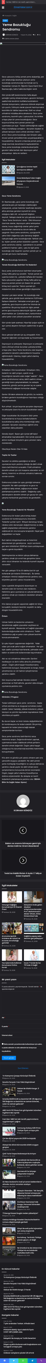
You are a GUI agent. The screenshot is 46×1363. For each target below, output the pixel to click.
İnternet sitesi (7, 1035)
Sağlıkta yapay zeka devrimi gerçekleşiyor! (33, 937)
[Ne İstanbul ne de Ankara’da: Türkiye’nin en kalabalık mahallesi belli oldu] (8, 1251)
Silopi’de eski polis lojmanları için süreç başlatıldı (29, 1229)
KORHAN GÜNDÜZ (12, 35)
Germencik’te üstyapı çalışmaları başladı (26, 1172)
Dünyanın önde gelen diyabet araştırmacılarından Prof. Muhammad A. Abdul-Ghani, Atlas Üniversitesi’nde (33, 910)
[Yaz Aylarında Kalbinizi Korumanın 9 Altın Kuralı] (12, 955)
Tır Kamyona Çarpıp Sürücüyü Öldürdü (19, 1076)
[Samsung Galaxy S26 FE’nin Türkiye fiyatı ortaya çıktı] (8, 1131)
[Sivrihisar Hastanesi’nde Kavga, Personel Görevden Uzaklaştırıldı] (8, 1205)
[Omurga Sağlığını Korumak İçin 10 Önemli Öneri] (12, 897)
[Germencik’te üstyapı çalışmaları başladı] (8, 1174)
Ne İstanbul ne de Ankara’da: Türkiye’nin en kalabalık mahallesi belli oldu (29, 1250)
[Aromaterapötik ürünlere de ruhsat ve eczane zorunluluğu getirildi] (12, 928)
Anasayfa (7, 15)
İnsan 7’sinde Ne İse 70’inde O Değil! (32, 964)
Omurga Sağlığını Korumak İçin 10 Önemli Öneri (12, 907)
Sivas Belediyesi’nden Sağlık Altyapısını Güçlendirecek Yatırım (29, 181)
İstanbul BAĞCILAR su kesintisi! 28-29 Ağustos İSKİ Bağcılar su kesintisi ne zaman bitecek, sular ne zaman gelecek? (22, 1101)
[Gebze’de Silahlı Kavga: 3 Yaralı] (8, 1091)
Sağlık (14, 15)
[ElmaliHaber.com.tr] (23, 7)
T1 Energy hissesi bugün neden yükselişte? (20, 1213)
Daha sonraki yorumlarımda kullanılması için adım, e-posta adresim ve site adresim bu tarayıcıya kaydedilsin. (22, 1047)
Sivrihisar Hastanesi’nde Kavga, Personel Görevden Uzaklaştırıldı (28, 1204)
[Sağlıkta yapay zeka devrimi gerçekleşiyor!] (34, 928)
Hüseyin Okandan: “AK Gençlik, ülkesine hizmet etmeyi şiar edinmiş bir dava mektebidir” (30, 1193)
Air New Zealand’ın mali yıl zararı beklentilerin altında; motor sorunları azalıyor (22, 1183)
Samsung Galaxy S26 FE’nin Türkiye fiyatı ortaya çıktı (29, 1129)
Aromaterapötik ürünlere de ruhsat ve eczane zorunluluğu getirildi (11, 939)
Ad (3, 1018)
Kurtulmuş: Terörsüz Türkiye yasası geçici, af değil (29, 1238)
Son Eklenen (23, 1068)
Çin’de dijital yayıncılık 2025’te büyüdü (19, 1138)
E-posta (5, 1026)
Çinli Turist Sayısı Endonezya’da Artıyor (19, 1153)
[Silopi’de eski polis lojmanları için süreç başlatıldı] (8, 1231)
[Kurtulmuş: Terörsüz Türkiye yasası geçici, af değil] (8, 1240)
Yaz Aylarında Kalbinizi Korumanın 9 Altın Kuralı (11, 965)
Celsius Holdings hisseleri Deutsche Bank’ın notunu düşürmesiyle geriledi (21, 1220)
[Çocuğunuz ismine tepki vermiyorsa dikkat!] (8, 169)
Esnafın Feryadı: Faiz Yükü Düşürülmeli (18, 1082)
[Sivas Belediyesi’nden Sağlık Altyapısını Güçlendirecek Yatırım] (8, 180)
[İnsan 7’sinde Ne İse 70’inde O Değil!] (34, 955)
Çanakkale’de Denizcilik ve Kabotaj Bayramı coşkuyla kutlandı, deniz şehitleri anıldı (30, 1162)
